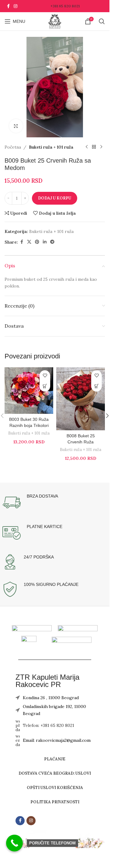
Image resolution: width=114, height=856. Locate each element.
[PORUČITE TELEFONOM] (14, 843)
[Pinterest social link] (37, 242)
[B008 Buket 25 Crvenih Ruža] (80, 398)
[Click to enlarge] (16, 126)
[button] (45, 386)
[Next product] (101, 147)
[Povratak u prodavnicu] (94, 147)
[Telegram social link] (52, 242)
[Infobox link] (54, 502)
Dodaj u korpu (54, 198)
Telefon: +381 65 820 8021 (48, 725)
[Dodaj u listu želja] (45, 375)
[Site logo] (54, 21)
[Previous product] (86, 147)
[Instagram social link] (15, 6)
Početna (13, 147)
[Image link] (78, 628)
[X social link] (29, 242)
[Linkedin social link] (44, 242)
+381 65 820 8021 (65, 6)
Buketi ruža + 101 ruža (51, 147)
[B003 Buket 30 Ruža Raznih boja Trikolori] (29, 390)
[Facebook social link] (8, 6)
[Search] (102, 21)
